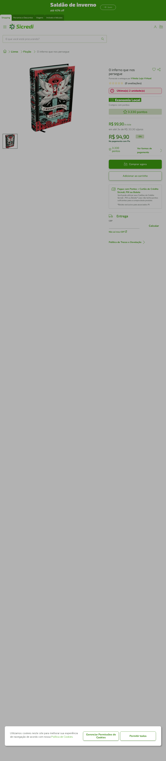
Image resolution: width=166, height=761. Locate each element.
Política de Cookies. (62, 737)
